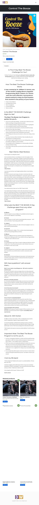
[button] (34, 15)
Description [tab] (6, 65)
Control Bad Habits (9, 49)
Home (4, 49)
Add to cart (9, 59)
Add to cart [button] (5, 401)
